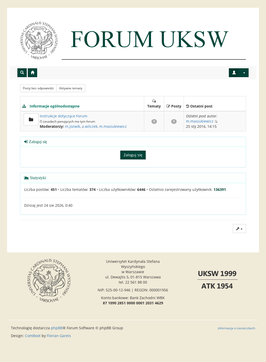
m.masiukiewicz (113, 126)
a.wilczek (89, 126)
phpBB (57, 327)
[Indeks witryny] (133, 40)
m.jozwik (72, 126)
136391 (220, 189)
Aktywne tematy (70, 88)
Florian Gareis (59, 335)
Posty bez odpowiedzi (38, 88)
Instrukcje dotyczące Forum (63, 115)
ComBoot (33, 335)
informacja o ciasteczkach (236, 328)
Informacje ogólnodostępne (54, 106)
